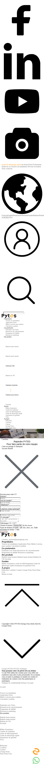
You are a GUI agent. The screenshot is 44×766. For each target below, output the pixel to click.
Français (5, 215)
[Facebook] (22, 40)
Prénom (3, 496)
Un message (5, 517)
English (10, 215)
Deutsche (16, 215)
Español (31, 215)
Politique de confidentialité (11, 683)
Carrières (12, 570)
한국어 (10, 217)
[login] (22, 259)
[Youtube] (22, 122)
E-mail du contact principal (10, 509)
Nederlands (24, 215)
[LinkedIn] (22, 81)
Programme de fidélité (9, 552)
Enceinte (8, 559)
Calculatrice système (18, 546)
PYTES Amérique (20, 669)
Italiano (36, 215)
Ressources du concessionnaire (28, 550)
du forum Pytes (26, 165)
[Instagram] (22, 163)
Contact (19, 570)
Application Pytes (24, 544)
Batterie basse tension (9, 557)
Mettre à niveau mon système (10, 697)
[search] (22, 311)
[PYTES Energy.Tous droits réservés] (9, 315)
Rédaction (5, 570)
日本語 (4, 217)
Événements (37, 165)
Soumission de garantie (22, 566)
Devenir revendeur (34, 167)
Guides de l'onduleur (7, 731)
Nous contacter (7, 169)
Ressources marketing (25, 552)
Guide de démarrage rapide (11, 165)
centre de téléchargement (24, 563)
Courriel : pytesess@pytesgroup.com (15, 539)
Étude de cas (6, 167)
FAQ (33, 566)
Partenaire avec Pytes (9, 550)
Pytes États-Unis (6, 754)
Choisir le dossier (6, 525)
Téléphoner (4, 505)
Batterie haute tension (25, 557)
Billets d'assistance (8, 563)
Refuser (24, 683)
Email (2, 513)
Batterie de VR (5, 721)
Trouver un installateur (19, 167)
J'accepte (30, 683)
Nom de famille (6, 500)
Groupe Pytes (27, 570)
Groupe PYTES (7, 669)
